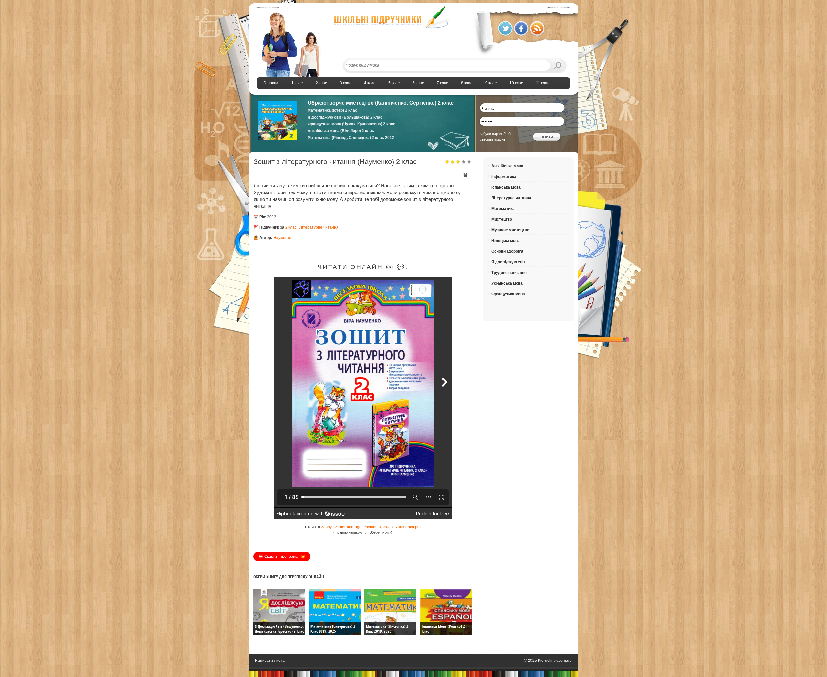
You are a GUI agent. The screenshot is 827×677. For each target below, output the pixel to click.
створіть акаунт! (493, 139)
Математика (503, 208)
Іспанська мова (506, 187)
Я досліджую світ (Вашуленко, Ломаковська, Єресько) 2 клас (279, 628)
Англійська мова (507, 166)
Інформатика (503, 176)
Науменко (282, 237)
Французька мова (508, 294)
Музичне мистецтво (510, 230)
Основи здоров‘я (507, 251)
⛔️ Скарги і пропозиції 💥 (281, 556)
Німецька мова (505, 240)
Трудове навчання (509, 272)
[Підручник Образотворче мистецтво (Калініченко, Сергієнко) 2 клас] (277, 139)
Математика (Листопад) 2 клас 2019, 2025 (387, 628)
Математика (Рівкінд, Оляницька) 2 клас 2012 (351, 137)
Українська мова (507, 283)
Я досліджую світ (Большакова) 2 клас (345, 117)
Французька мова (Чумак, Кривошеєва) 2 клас (351, 124)
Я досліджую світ (508, 262)
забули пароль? (493, 134)
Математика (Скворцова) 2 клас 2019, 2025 (332, 628)
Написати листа (270, 660)
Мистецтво (501, 219)
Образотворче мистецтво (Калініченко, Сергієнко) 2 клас (381, 103)
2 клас (291, 227)
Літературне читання (319, 227)
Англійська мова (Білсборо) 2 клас (341, 131)
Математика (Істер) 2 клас (332, 110)
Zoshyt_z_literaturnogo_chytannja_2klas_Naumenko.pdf (371, 527)
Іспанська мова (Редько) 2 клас (443, 628)
